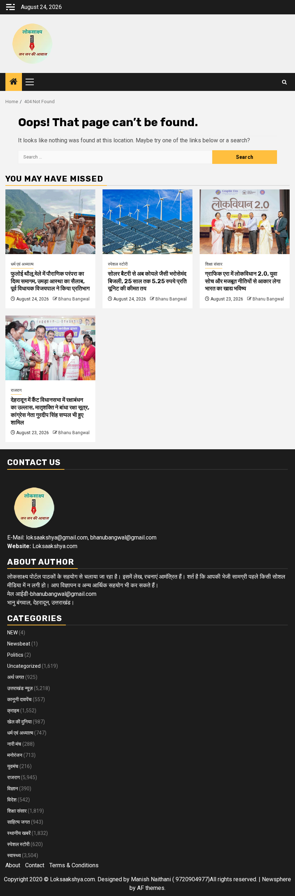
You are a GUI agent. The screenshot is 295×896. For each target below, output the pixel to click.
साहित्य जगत (18, 822)
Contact (34, 865)
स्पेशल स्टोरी (118, 264)
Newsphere (276, 879)
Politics (15, 655)
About (12, 865)
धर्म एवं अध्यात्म (22, 264)
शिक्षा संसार (213, 264)
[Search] (284, 82)
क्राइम (13, 710)
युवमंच (12, 766)
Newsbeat (18, 644)
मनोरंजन (14, 755)
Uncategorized (24, 666)
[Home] (14, 82)
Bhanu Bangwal (74, 299)
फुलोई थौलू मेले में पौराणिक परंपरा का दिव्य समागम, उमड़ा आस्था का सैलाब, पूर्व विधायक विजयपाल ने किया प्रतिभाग (50, 281)
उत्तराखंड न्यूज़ (20, 688)
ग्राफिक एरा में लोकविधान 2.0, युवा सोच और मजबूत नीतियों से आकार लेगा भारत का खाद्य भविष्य (243, 281)
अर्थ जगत (15, 677)
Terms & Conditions (74, 865)
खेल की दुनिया (19, 722)
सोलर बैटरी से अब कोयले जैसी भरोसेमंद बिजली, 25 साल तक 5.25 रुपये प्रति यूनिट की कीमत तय (147, 281)
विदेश (12, 800)
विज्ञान (12, 788)
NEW (12, 632)
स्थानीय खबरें (19, 833)
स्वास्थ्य (14, 855)
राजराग (16, 390)
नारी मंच (14, 744)
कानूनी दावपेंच (19, 699)
